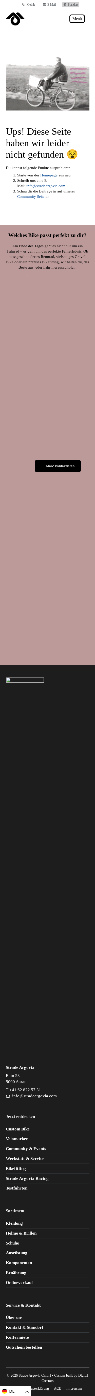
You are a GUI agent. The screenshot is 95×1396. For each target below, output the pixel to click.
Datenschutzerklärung (33, 1388)
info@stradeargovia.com (45, 186)
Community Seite (31, 197)
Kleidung (14, 1223)
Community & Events (26, 1148)
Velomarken (17, 1138)
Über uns (14, 1317)
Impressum (74, 1388)
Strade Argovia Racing (27, 1178)
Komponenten (19, 1262)
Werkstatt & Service (25, 1158)
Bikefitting (16, 1168)
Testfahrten (16, 1188)
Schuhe (12, 1243)
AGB (57, 1388)
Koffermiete (17, 1337)
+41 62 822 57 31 (25, 1089)
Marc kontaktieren (60, 466)
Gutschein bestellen (24, 1347)
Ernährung (16, 1272)
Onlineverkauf (19, 1282)
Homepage (49, 175)
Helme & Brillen (21, 1233)
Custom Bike (18, 1129)
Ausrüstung (16, 1252)
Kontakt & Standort (24, 1327)
